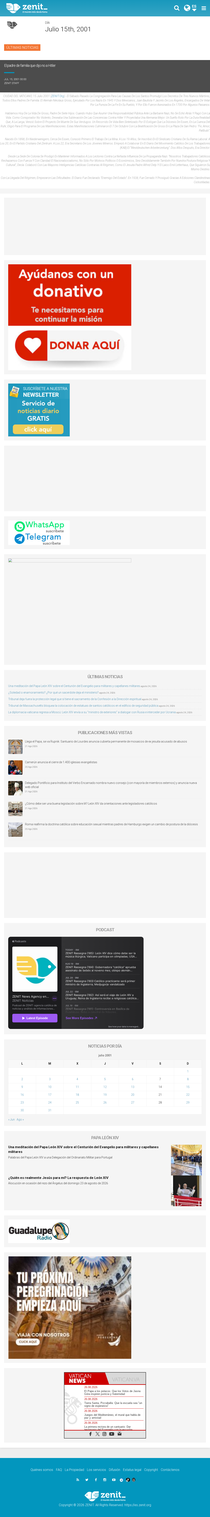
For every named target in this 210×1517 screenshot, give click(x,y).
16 (22, 1094)
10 (49, 1087)
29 (187, 1102)
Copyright (151, 1470)
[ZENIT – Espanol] (58, 8)
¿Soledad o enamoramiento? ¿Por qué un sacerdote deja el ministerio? (53, 692)
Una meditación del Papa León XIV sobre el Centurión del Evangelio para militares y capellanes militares (74, 686)
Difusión (114, 1470)
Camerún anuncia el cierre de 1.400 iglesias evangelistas (61, 762)
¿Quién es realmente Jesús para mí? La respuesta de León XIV (58, 1178)
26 (105, 1102)
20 (132, 1094)
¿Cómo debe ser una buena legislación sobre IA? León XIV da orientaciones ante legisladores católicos (91, 803)
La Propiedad (74, 1470)
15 (187, 1087)
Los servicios (96, 1470)
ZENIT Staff (11, 83)
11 (77, 1087)
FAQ (59, 1470)
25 (77, 1102)
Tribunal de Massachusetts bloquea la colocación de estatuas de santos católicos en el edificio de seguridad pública (83, 705)
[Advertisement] (105, 226)
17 (49, 1094)
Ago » (20, 1119)
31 (49, 1110)
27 (132, 1102)
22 (187, 1094)
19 (105, 1094)
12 (105, 1087)
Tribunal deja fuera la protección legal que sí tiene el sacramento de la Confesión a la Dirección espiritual (74, 699)
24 (49, 1102)
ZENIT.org (57, 96)
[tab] (84, 1378)
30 (22, 1110)
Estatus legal (132, 1470)
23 (22, 1102)
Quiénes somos (42, 1470)
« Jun (11, 1119)
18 (77, 1094)
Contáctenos (170, 1470)
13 (132, 1087)
